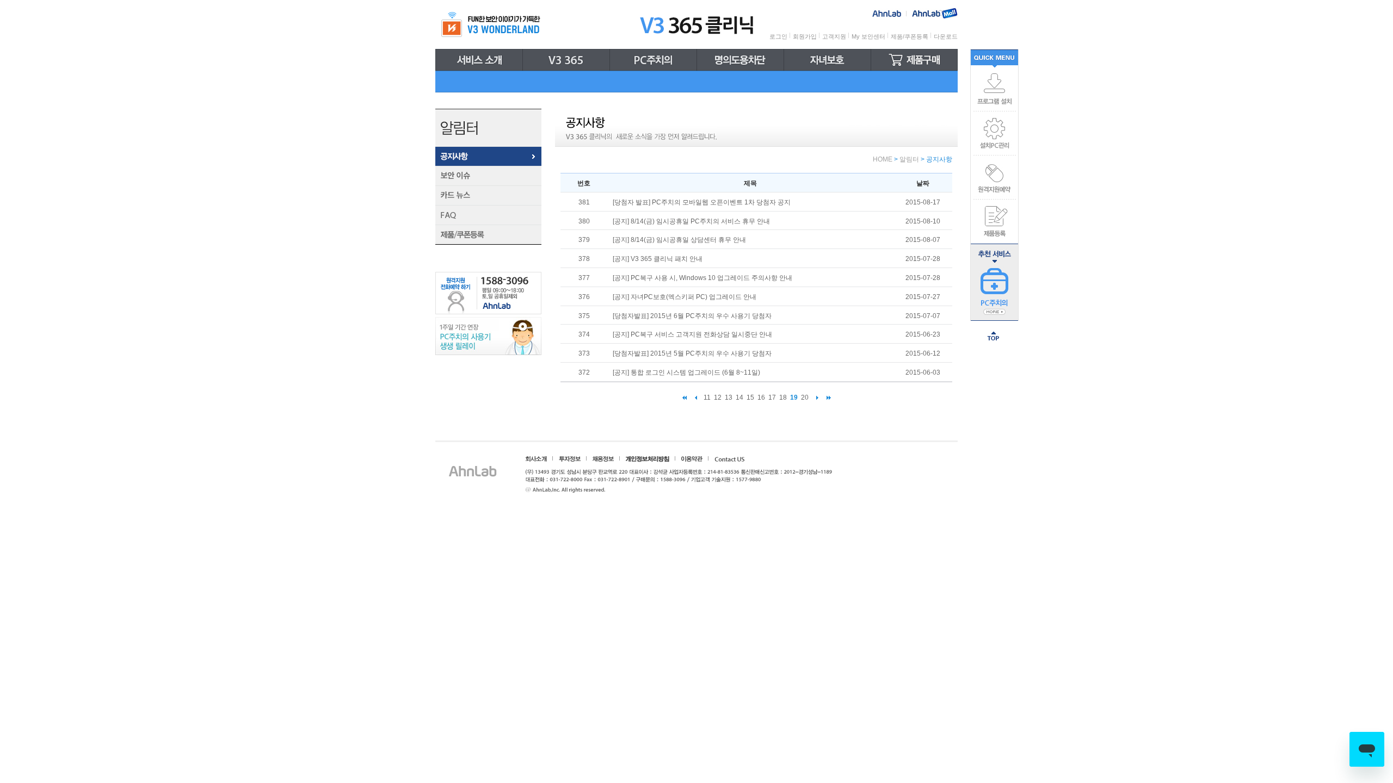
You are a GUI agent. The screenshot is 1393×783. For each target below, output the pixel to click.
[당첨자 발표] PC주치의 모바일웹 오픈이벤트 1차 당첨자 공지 (702, 202)
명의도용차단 (740, 60)
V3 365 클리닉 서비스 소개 (479, 60)
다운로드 (946, 36)
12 (717, 397)
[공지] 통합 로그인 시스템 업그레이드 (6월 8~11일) (686, 372)
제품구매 (914, 60)
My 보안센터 (868, 36)
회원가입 (805, 36)
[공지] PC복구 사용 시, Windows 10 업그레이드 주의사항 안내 (702, 278)
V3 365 (566, 60)
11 (707, 397)
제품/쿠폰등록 (909, 36)
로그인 (778, 36)
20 (804, 397)
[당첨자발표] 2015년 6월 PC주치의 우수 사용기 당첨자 (692, 316)
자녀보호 (827, 60)
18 (783, 397)
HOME (882, 159)
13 (728, 397)
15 (750, 397)
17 (772, 397)
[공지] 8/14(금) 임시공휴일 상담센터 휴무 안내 (679, 240)
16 (761, 397)
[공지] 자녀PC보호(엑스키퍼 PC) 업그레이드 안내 (684, 297)
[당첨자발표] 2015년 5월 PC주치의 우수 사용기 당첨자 (692, 353)
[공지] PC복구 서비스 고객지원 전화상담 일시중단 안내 (692, 334)
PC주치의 (653, 60)
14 (739, 397)
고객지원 (834, 36)
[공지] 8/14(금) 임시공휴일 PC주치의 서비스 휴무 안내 (691, 221)
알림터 (909, 159)
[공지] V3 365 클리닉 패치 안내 (657, 259)
